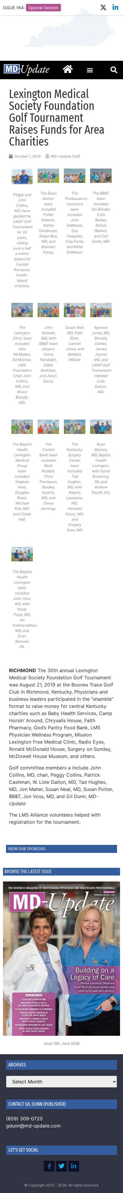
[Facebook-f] (49, 1166)
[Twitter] (61, 1166)
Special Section (43, 7)
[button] (90, 70)
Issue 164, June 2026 (61, 1043)
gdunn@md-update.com (33, 1126)
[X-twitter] (103, 7)
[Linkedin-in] (115, 7)
